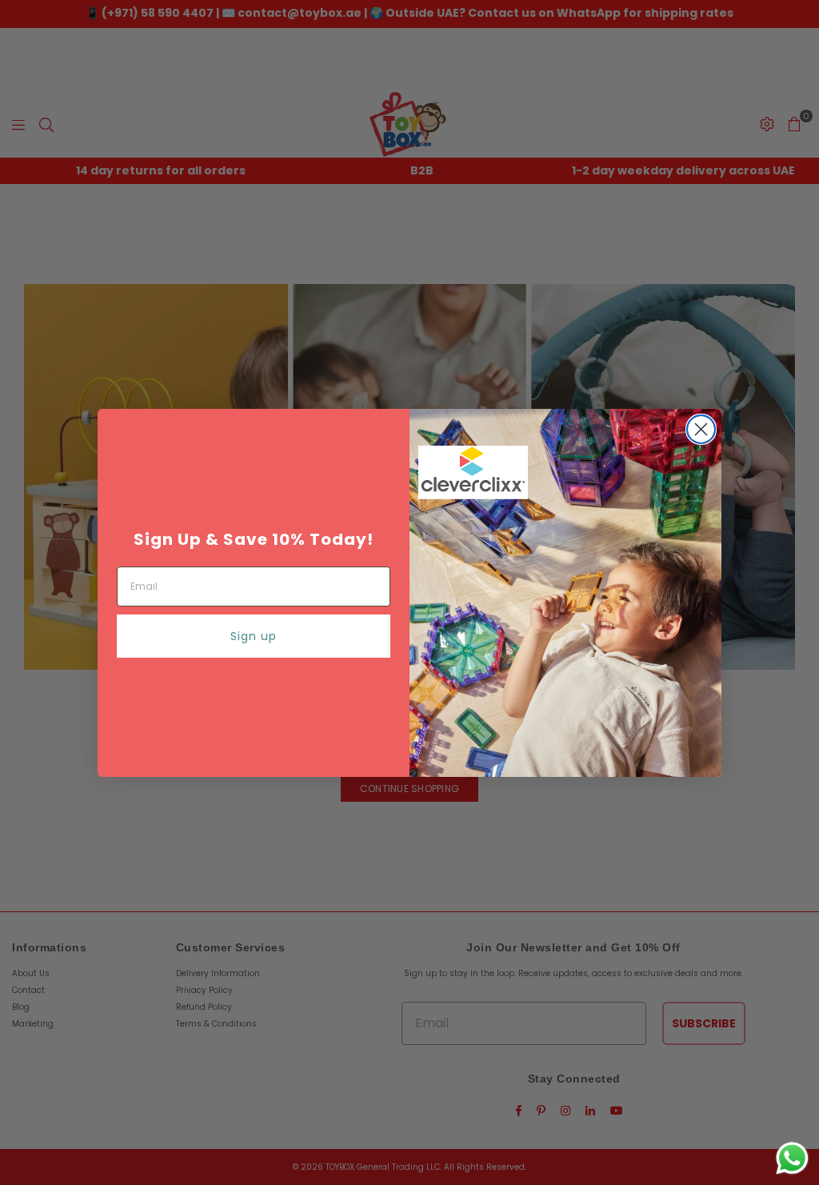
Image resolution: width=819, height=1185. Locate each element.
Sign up (253, 636)
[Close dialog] (701, 429)
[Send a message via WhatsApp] (792, 1158)
